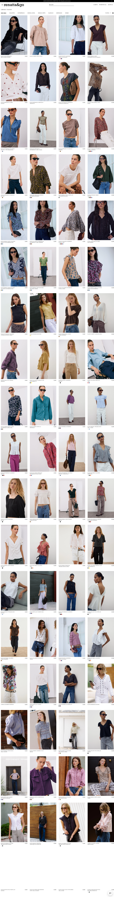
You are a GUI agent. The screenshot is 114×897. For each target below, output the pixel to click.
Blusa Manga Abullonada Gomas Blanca (36, 520)
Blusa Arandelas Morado (65, 426)
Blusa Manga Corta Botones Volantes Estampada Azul (8, 288)
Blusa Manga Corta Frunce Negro (65, 520)
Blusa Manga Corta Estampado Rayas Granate (94, 57)
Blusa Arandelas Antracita (65, 704)
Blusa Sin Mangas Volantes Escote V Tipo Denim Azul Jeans (8, 149)
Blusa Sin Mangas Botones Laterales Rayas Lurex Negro (7, 335)
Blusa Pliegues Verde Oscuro (93, 196)
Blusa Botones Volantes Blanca (94, 659)
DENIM (67, 13)
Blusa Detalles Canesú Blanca (35, 705)
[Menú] (2, 5)
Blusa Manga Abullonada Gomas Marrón (65, 335)
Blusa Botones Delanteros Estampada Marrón (36, 196)
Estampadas (21, 13)
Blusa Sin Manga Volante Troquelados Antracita (65, 844)
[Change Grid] (113, 13)
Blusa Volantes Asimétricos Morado (37, 798)
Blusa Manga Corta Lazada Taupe (94, 798)
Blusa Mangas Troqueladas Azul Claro (94, 427)
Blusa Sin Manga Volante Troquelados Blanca (7, 844)
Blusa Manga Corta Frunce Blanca (7, 566)
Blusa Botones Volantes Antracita (94, 473)
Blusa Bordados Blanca (93, 704)
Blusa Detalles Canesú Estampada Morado (6, 798)
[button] (61, 5)
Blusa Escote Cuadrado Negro (7, 520)
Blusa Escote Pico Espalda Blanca (94, 612)
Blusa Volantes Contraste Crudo (36, 659)
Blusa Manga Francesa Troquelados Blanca (64, 566)
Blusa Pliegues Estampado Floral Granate (94, 149)
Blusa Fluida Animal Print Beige (94, 103)
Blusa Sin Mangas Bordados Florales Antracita (66, 103)
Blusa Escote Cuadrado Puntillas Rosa (65, 659)
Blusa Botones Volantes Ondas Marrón (7, 659)
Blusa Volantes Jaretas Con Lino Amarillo (37, 381)
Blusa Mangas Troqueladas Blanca (8, 612)
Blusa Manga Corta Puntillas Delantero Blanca (66, 196)
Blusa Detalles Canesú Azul (37, 611)
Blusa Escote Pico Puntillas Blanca (8, 890)
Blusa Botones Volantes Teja (36, 566)
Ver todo (3, 13)
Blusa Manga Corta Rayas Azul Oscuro (7, 751)
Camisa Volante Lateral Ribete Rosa (93, 844)
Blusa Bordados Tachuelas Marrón (65, 149)
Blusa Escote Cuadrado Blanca (65, 381)
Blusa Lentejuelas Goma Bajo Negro (94, 242)
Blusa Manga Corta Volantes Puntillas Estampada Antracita (95, 288)
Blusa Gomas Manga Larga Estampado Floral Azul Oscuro (7, 427)
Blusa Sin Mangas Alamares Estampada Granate (94, 520)
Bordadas (59, 13)
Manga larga (31, 13)
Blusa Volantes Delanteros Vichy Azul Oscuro (37, 890)
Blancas (51, 13)
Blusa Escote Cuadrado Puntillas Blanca (65, 57)
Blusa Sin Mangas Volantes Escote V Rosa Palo (65, 473)
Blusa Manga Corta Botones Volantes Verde (37, 288)
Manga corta (41, 13)
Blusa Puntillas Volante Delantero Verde (65, 751)
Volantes (12, 13)
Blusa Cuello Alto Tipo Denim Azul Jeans (66, 890)
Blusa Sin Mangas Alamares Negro (65, 612)
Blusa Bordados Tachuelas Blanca (7, 196)
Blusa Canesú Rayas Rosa (36, 56)
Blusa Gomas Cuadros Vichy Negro (37, 751)
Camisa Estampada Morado (7, 704)
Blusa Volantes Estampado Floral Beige (65, 288)
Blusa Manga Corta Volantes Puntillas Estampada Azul (8, 242)
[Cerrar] (112, 1)
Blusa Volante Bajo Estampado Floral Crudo (36, 149)
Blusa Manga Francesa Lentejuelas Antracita (35, 844)
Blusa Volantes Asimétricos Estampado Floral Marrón (37, 242)
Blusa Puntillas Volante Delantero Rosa (65, 798)
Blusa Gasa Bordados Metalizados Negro (6, 57)
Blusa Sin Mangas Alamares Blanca (8, 473)
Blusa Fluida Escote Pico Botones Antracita (94, 890)
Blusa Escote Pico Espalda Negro (94, 751)
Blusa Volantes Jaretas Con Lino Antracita (95, 566)
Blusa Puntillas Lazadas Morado (7, 381)
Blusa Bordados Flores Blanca (7, 103)
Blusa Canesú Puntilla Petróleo (35, 427)
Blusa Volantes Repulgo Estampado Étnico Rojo (36, 473)
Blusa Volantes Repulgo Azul (94, 381)
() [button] (102, 4)
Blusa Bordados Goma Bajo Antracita (36, 103)
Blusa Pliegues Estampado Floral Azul (65, 242)
